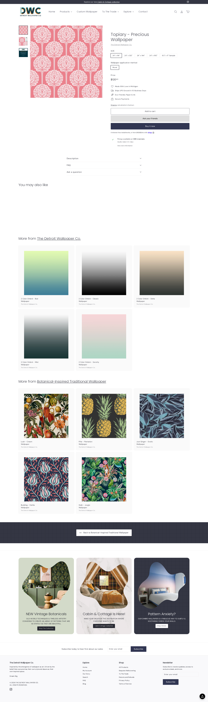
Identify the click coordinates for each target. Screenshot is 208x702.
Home (52, 11)
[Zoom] (66, 61)
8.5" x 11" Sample (168, 55)
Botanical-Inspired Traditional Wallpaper (71, 381)
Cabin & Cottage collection (108, 2)
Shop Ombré (161, 626)
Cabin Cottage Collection (104, 626)
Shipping (114, 105)
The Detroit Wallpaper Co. (121, 45)
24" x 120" (128, 55)
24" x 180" (153, 55)
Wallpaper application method (124, 62)
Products (65, 11)
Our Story (86, 674)
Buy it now (150, 126)
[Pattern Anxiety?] (162, 585)
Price (113, 75)
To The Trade (109, 11)
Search (85, 677)
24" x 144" (141, 55)
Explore (128, 11)
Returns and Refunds (126, 677)
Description (72, 158)
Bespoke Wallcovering (127, 671)
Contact (143, 11)
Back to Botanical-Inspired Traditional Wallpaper (106, 532)
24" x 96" (116, 55)
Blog (84, 684)
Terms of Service (125, 684)
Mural (115, 67)
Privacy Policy (124, 680)
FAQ (69, 165)
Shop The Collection (46, 628)
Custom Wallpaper (87, 11)
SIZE (112, 51)
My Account (87, 671)
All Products (123, 667)
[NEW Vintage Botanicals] (46, 585)
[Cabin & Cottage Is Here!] (104, 585)
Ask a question (74, 172)
